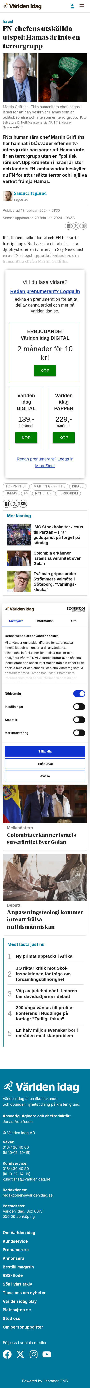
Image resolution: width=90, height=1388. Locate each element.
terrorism (68, 493)
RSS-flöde (13, 1275)
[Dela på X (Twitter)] (76, 226)
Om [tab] (73, 621)
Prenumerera (16, 1249)
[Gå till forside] (22, 6)
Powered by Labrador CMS (45, 1381)
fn (26, 493)
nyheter (43, 493)
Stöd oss (11, 1318)
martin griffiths (49, 486)
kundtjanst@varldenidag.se (26, 1179)
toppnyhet (16, 486)
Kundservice (15, 1241)
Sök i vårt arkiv (17, 1284)
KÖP (45, 370)
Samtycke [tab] (16, 621)
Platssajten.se (17, 1309)
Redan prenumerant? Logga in (45, 291)
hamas (11, 493)
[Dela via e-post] (83, 226)
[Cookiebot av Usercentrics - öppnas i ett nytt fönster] (67, 609)
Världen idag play (20, 1301)
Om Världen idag (19, 1232)
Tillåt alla (45, 751)
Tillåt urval (45, 763)
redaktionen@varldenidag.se (28, 1195)
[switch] (79, 706)
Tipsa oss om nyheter (24, 1292)
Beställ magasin (18, 1267)
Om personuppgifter (23, 1327)
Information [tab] (45, 621)
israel (78, 486)
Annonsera (13, 1258)
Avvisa (45, 776)
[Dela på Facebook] (68, 226)
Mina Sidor (45, 465)
